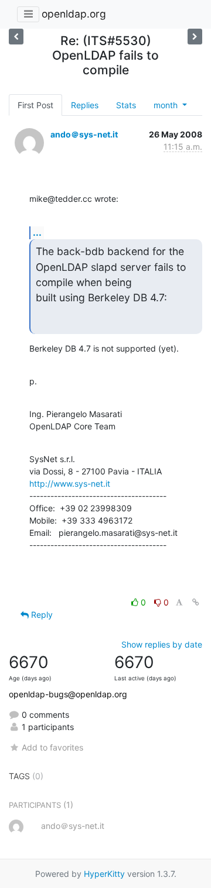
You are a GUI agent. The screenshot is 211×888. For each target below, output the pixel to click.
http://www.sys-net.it (69, 483)
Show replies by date (161, 644)
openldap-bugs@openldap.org (68, 694)
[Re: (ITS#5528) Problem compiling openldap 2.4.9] (16, 36)
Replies (84, 105)
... (37, 232)
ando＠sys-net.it (84, 134)
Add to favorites (52, 747)
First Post (35, 105)
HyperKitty (104, 874)
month (167, 105)
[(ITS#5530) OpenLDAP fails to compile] (195, 36)
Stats (126, 105)
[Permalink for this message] (195, 602)
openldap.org (74, 14)
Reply (41, 614)
